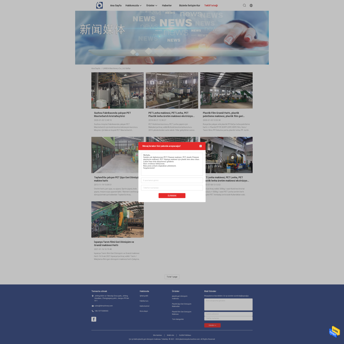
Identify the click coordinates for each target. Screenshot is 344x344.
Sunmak (172, 195)
